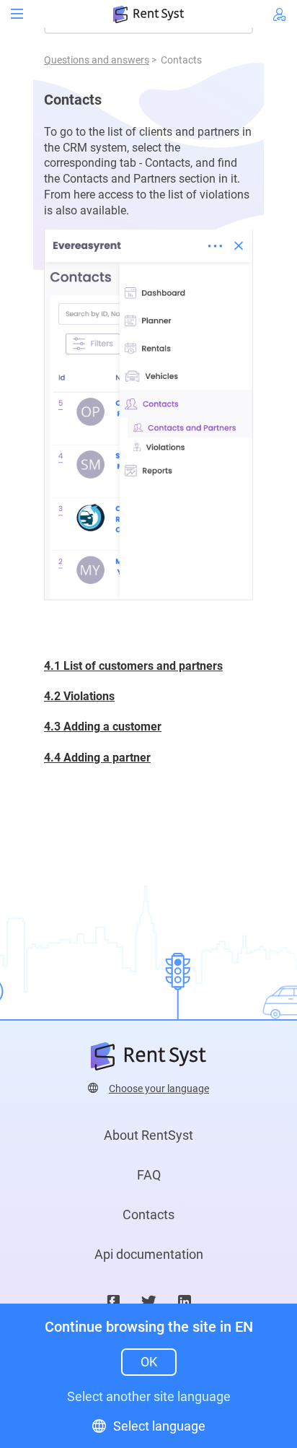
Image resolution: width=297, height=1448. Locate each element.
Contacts (148, 1214)
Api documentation (148, 1254)
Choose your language (159, 1088)
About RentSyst (148, 1135)
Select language (159, 1426)
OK (149, 1361)
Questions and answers (96, 60)
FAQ (149, 1174)
